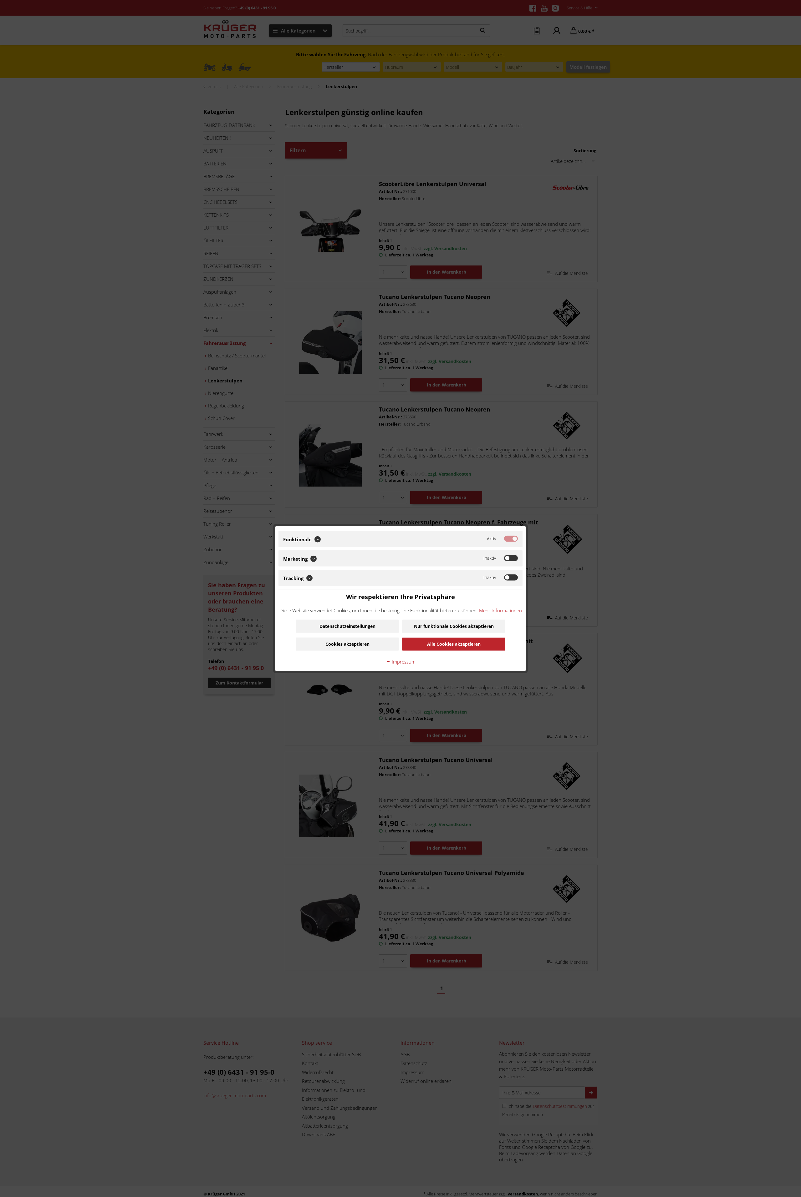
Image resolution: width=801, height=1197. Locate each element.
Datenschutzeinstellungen (347, 626)
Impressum (403, 661)
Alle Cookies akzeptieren (454, 644)
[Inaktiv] (511, 558)
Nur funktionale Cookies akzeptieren (454, 626)
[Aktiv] (511, 539)
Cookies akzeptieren (347, 644)
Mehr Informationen (500, 610)
